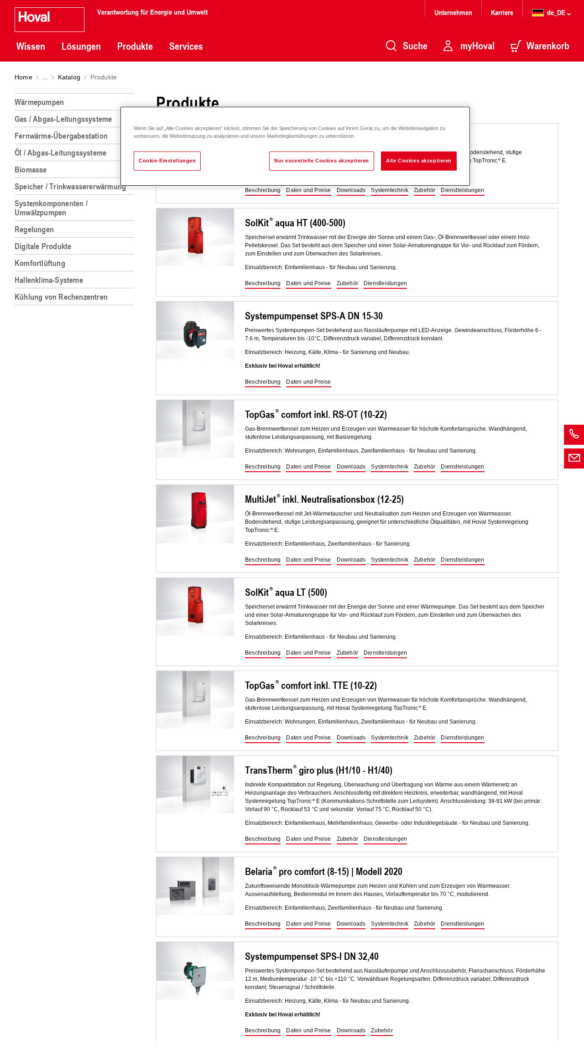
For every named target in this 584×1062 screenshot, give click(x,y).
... (45, 77)
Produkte (135, 46)
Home (23, 77)
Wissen (30, 46)
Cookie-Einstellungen (167, 160)
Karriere (502, 12)
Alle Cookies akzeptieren (419, 160)
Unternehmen (453, 12)
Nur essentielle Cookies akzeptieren (321, 160)
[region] (76, 574)
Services (186, 46)
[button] (263, 191)
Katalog (69, 77)
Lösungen (81, 46)
